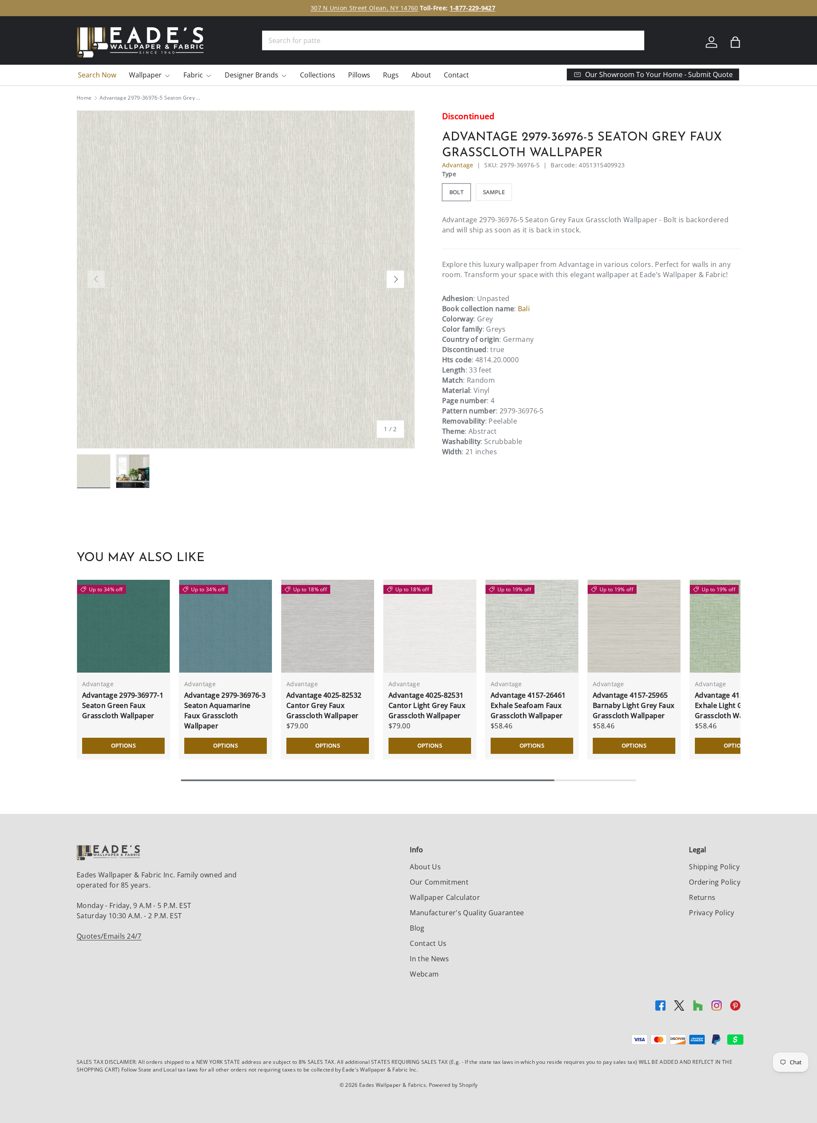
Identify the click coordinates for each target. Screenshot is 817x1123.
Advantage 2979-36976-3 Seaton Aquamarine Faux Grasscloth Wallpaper (225, 710)
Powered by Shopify (453, 1085)
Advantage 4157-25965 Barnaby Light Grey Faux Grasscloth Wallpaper (633, 705)
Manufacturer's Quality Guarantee (467, 912)
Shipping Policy (714, 866)
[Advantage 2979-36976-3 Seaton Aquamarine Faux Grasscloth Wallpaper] (225, 626)
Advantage (458, 165)
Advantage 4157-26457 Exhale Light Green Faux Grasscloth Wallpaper (735, 705)
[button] (735, 42)
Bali (524, 308)
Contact (456, 75)
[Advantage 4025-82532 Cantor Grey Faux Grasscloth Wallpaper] (327, 626)
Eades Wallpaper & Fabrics (392, 1085)
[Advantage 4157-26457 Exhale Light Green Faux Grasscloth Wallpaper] (736, 626)
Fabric (193, 75)
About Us (425, 866)
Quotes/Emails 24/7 (109, 936)
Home (84, 97)
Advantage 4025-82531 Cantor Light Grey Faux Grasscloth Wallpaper (427, 705)
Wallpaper (145, 75)
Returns (702, 897)
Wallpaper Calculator (445, 897)
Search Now (97, 75)
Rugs (391, 75)
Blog (417, 928)
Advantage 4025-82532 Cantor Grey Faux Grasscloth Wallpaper (323, 705)
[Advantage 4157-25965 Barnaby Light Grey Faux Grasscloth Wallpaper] (634, 626)
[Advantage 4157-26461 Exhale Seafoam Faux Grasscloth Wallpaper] (532, 626)
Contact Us (428, 943)
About (421, 75)
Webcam (424, 974)
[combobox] (453, 40)
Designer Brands (251, 75)
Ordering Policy (714, 882)
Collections (317, 75)
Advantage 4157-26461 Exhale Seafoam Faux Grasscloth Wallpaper (528, 705)
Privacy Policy (711, 912)
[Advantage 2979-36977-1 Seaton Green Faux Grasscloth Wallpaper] (123, 626)
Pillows (359, 75)
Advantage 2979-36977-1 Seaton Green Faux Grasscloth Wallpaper (122, 705)
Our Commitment (439, 882)
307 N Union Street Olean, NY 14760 (364, 8)
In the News (429, 958)
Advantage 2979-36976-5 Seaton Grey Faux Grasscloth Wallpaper (151, 97)
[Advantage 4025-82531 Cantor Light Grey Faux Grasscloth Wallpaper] (429, 626)
